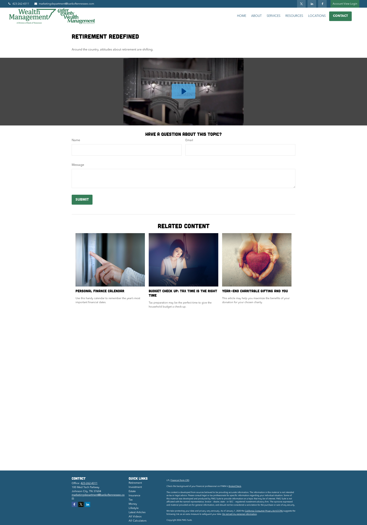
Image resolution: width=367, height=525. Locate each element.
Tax (131, 499)
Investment (135, 487)
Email (189, 140)
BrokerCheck (235, 486)
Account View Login (345, 3)
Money (133, 504)
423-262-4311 (20, 3)
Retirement (135, 483)
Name (76, 140)
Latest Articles (137, 512)
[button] (241, 16)
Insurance (134, 495)
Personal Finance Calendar (100, 291)
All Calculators (137, 520)
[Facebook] (322, 4)
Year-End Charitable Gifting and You (255, 291)
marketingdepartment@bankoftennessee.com (66, 3)
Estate (132, 491)
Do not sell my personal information (239, 514)
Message (78, 165)
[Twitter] (301, 4)
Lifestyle (134, 508)
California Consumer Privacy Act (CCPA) (264, 511)
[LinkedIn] (312, 4)
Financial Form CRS (180, 480)
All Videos (135, 516)
